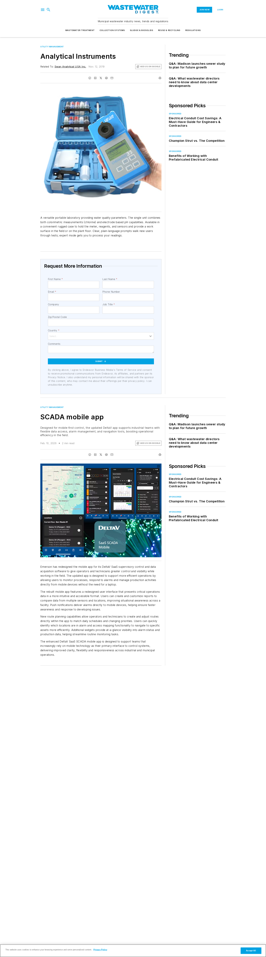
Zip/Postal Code (57, 317)
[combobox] (101, 336)
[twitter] (100, 78)
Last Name (109, 279)
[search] (48, 9)
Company (53, 304)
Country (53, 330)
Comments (54, 343)
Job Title (108, 304)
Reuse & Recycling (169, 30)
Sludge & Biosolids (141, 30)
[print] (159, 78)
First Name (55, 279)
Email (52, 291)
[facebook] (89, 78)
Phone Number (111, 291)
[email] (111, 78)
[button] (42, 9)
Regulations (193, 30)
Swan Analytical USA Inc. (70, 66)
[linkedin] (95, 78)
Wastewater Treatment (80, 30)
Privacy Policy (100, 950)
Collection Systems (112, 30)
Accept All (251, 950)
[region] (133, 950)
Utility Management (52, 46)
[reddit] (106, 78)
